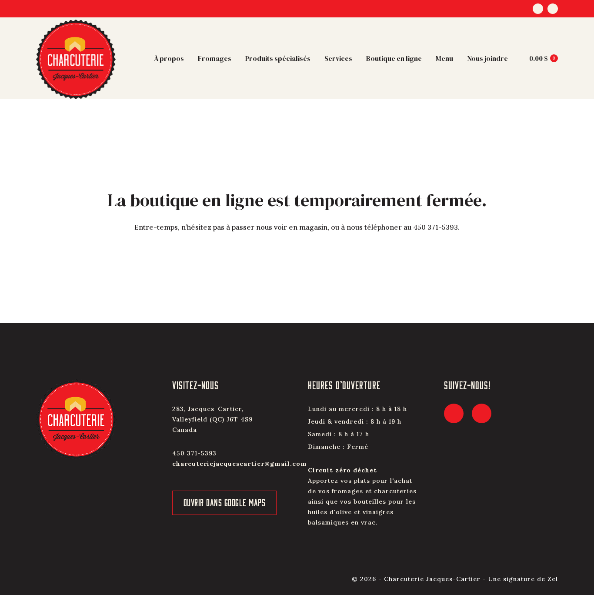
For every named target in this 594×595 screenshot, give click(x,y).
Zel (552, 579)
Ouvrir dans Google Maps (225, 502)
